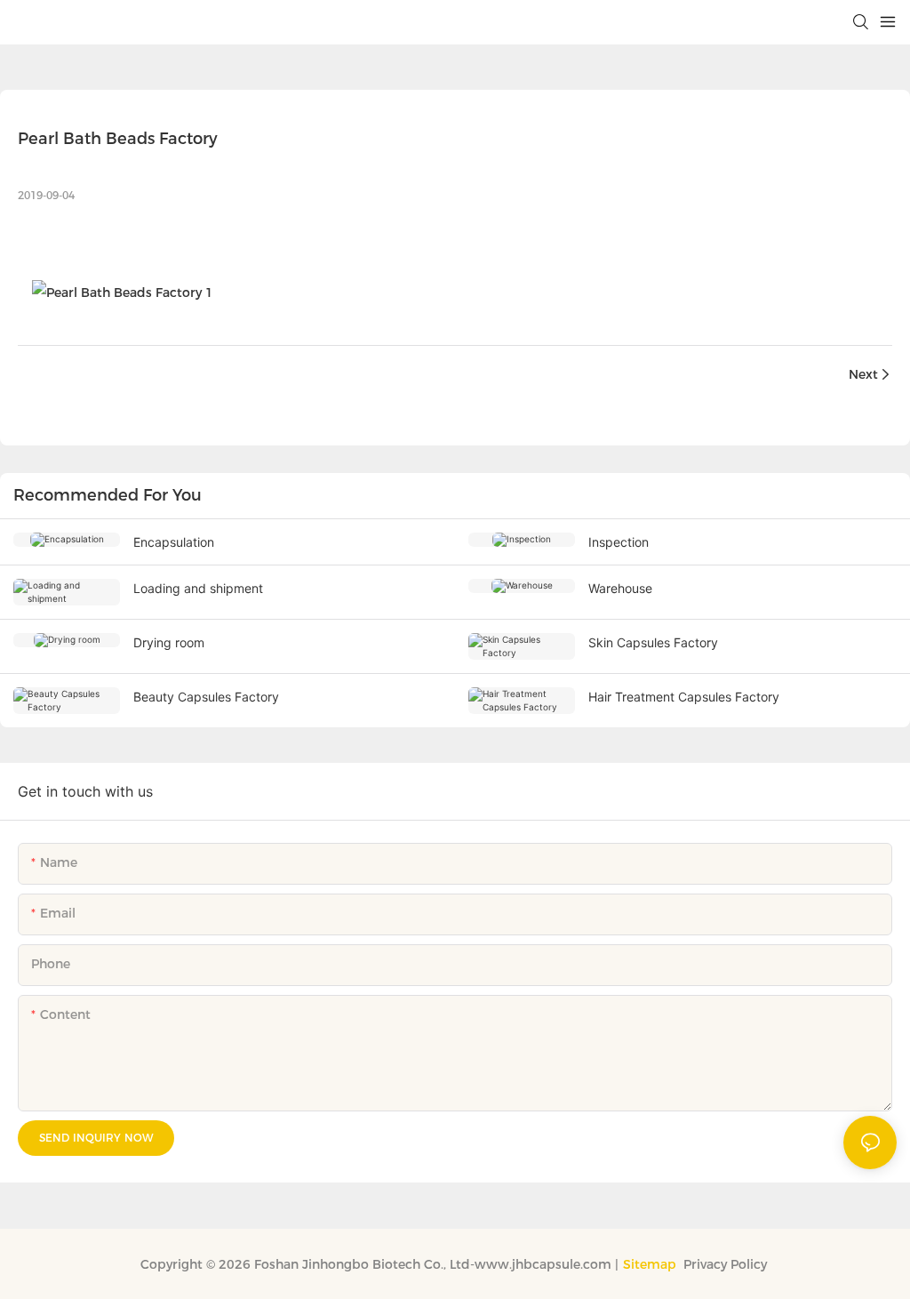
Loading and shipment (198, 588)
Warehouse (620, 588)
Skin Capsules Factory (653, 642)
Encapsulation (173, 541)
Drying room (168, 642)
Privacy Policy (726, 1264)
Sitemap (649, 1264)
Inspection (618, 541)
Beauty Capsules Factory (206, 696)
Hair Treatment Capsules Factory (683, 696)
